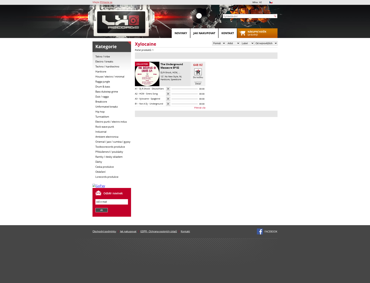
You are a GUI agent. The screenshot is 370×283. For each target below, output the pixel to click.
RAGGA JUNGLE (102, 81)
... (179, 72)
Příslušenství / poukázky (109, 151)
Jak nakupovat (204, 33)
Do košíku (198, 77)
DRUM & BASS (102, 86)
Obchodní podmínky (104, 231)
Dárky (98, 161)
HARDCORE (100, 71)
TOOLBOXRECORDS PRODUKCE (110, 146)
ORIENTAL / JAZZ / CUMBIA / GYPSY (112, 141)
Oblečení (100, 172)
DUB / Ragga (102, 96)
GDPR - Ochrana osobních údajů (158, 231)
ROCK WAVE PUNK (104, 126)
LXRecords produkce (106, 177)
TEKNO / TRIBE (102, 56)
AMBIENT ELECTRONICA (106, 136)
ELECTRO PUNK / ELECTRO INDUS (111, 121)
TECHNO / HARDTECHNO (107, 66)
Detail (198, 83)
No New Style (171, 76)
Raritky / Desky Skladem (109, 156)
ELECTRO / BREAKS (104, 61)
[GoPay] (98, 186)
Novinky (181, 33)
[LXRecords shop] (121, 23)
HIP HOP (100, 111)
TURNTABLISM (102, 116)
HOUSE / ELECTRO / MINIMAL (109, 76)
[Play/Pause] (168, 89)
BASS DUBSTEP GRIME (106, 91)
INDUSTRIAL (100, 131)
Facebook (271, 231)
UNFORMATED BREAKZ (106, 106)
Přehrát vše (199, 107)
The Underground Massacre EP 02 (172, 65)
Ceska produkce (104, 166)
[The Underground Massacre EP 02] (147, 85)
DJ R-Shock (166, 72)
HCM (174, 72)
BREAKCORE (101, 101)
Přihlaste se (106, 2)
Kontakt (227, 33)
